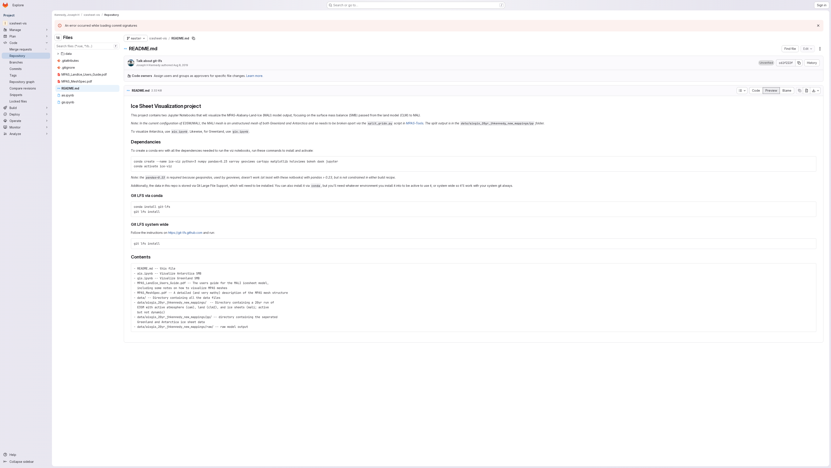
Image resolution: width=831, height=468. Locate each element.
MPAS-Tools (414, 123)
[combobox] (87, 46)
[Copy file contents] (799, 90)
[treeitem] (87, 53)
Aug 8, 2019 (180, 65)
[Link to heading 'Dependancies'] (163, 142)
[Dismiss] (818, 25)
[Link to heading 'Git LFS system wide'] (171, 224)
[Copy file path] (193, 38)
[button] (766, 62)
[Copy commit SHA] (799, 62)
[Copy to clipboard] (811, 161)
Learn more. (254, 76)
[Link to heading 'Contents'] (152, 257)
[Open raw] (806, 90)
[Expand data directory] (58, 53)
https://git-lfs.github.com (185, 232)
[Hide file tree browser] (58, 37)
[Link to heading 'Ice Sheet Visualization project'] (204, 106)
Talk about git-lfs (149, 61)
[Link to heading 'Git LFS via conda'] (165, 195)
